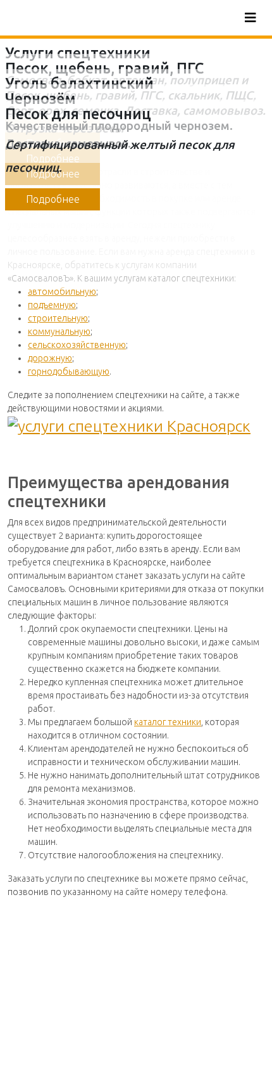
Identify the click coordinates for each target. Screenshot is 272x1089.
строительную (58, 318)
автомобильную (62, 292)
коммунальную (59, 331)
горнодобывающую (68, 371)
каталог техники (167, 722)
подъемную (52, 305)
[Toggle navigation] (250, 17)
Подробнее (53, 199)
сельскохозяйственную (77, 345)
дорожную (50, 358)
